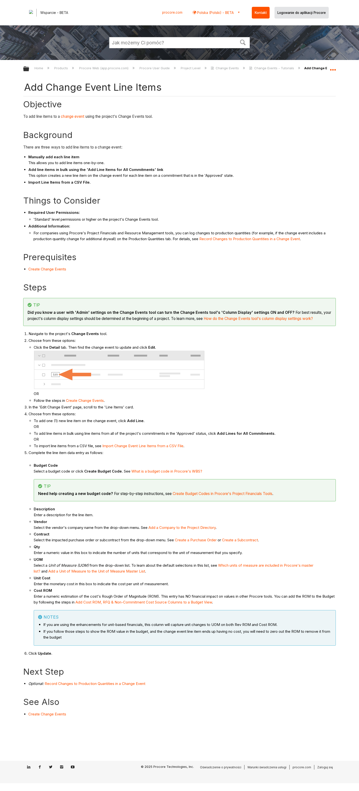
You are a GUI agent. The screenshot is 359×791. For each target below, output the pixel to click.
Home (39, 68)
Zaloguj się (325, 767)
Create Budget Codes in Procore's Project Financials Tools (222, 493)
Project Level (191, 68)
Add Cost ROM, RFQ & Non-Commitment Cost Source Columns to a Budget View (143, 602)
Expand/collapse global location (333, 67)
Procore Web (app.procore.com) (104, 68)
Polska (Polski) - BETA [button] (215, 12)
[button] (243, 42)
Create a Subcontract (240, 540)
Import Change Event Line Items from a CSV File (142, 446)
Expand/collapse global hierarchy (29, 69)
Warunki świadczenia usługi (266, 767)
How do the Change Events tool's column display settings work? (258, 318)
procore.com (172, 12)
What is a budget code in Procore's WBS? (166, 471)
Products (61, 68)
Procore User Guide (155, 68)
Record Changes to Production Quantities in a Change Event (249, 239)
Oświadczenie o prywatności (220, 767)
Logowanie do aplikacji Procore (301, 13)
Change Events (227, 68)
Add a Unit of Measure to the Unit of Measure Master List (96, 571)
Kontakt (261, 13)
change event (72, 116)
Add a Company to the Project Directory (182, 527)
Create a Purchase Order (196, 540)
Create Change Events (47, 269)
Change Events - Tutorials (274, 68)
